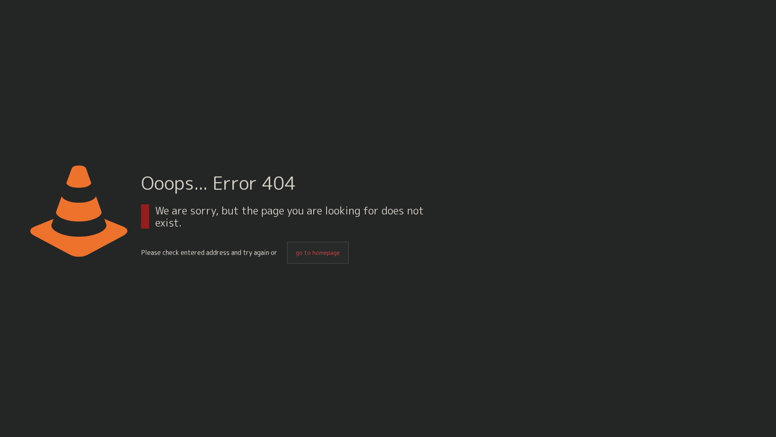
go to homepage (318, 253)
